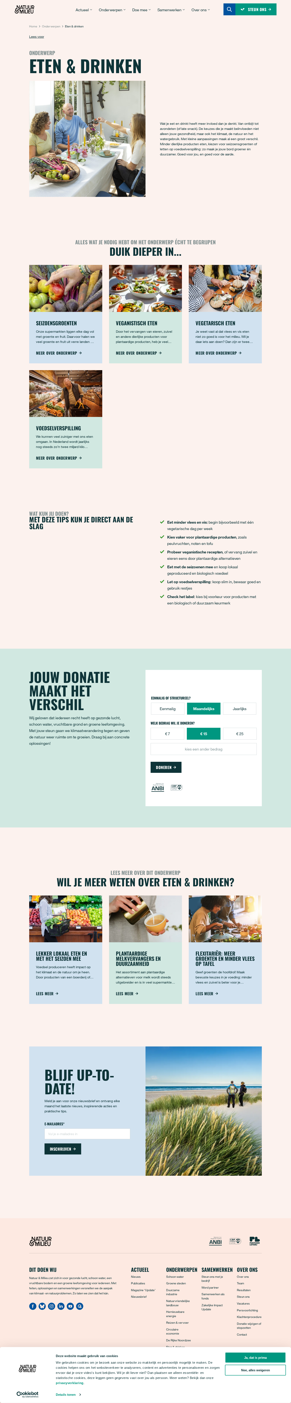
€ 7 (167, 733)
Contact (242, 1334)
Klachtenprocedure (249, 1317)
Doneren (163, 767)
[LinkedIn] (61, 1308)
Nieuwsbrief (139, 1296)
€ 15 (203, 733)
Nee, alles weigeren (255, 1370)
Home (33, 26)
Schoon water (175, 1276)
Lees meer (45, 993)
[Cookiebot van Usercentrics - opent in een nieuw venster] (27, 1395)
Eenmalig (168, 708)
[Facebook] (32, 1308)
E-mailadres (55, 1124)
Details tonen (66, 1394)
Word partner (210, 1287)
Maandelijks (203, 708)
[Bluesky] (42, 1308)
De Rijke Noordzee (178, 1340)
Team (240, 1283)
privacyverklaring (70, 1383)
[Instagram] (51, 1308)
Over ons (243, 1276)
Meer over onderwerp (56, 353)
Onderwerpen (51, 26)
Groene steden (176, 1283)
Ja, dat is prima (255, 1357)
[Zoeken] (229, 9)
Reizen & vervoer (177, 1322)
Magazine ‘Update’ (143, 1290)
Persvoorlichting (247, 1310)
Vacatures (243, 1303)
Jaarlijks (239, 708)
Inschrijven (60, 1149)
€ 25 (239, 733)
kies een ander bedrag (203, 749)
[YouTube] (70, 1308)
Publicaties (138, 1283)
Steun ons (243, 1296)
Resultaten (244, 1290)
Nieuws (136, 1276)
